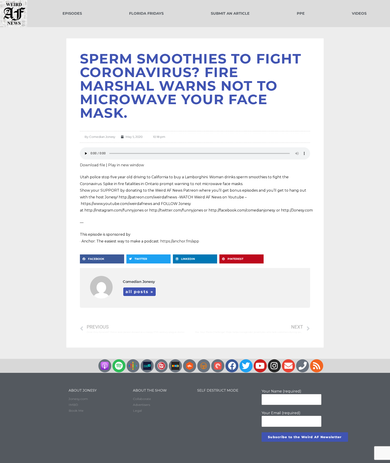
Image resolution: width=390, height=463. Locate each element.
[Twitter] (246, 365)
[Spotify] (118, 365)
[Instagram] (274, 365)
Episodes (72, 13)
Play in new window (126, 165)
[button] (102, 258)
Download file (92, 165)
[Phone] (302, 365)
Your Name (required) (281, 391)
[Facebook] (232, 365)
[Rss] (316, 365)
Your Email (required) (281, 413)
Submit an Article (230, 13)
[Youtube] (260, 365)
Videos (359, 13)
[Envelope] (288, 365)
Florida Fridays (146, 13)
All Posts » (139, 291)
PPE (301, 13)
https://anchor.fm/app (179, 241)
